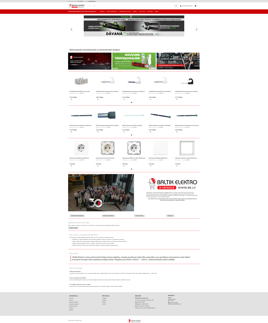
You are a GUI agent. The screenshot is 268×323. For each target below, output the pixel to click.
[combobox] (132, 6)
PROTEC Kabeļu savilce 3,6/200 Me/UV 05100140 (160, 125)
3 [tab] (134, 102)
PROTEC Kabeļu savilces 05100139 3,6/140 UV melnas (187, 125)
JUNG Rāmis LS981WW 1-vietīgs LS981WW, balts (186, 158)
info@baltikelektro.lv (92, 1)
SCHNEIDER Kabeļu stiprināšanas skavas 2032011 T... (133, 91)
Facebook (104, 300)
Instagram (104, 298)
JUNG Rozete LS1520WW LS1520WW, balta (79, 158)
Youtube (104, 304)
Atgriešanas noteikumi (74, 304)
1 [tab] (131, 102)
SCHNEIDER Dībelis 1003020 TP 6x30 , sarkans (80, 91)
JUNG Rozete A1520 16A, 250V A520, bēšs (105, 158)
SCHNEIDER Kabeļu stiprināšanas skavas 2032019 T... (160, 91)
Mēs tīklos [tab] (105, 296)
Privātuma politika (73, 306)
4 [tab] (136, 102)
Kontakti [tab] (171, 295)
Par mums (71, 298)
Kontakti (71, 309)
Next (196, 29)
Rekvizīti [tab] (138, 296)
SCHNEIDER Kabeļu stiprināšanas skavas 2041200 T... (107, 91)
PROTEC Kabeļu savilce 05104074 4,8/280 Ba (132, 125)
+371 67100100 (174, 302)
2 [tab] (133, 102)
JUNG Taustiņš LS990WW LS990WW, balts (158, 158)
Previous (72, 29)
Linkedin (104, 302)
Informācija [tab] (73, 296)
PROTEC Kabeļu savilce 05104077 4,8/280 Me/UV (80, 125)
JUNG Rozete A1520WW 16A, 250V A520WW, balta (133, 158)
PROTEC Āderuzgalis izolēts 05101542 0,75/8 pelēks (107, 125)
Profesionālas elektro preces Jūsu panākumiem (82, 11)
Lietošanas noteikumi (73, 302)
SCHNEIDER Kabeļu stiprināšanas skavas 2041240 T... (186, 91)
